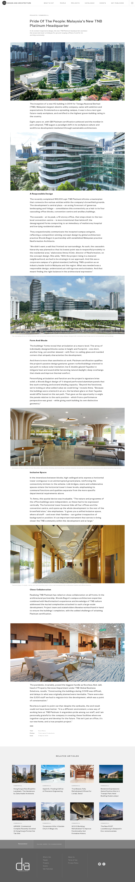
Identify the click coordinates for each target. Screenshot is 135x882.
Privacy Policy (73, 863)
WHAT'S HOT (49, 3)
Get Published (48, 869)
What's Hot (47, 857)
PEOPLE (63, 3)
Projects (46, 863)
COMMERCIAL (44, 15)
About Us (71, 857)
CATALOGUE (89, 3)
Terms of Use (72, 860)
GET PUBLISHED (117, 3)
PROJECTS (75, 3)
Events (45, 866)
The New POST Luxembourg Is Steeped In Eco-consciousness (111, 829)
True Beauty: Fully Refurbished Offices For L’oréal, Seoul (81, 791)
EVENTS (103, 3)
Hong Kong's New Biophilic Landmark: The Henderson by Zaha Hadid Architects (24, 791)
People (45, 860)
